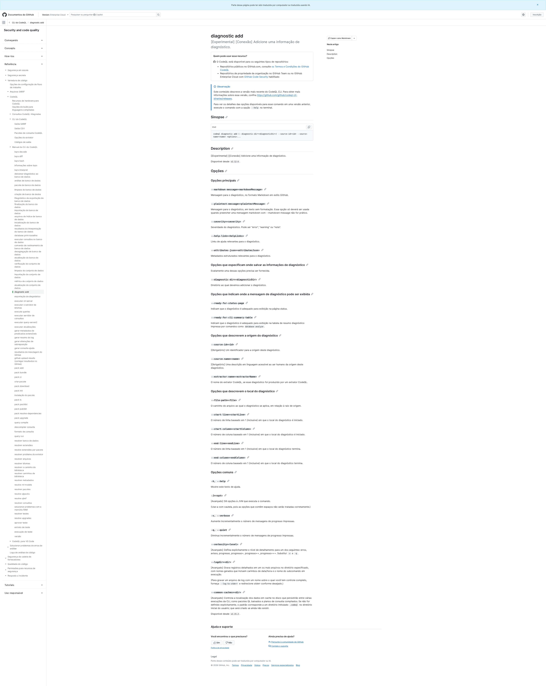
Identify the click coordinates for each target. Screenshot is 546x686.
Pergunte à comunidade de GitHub (287, 642)
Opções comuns (222, 472)
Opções (217, 171)
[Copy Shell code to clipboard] (309, 127)
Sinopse (217, 117)
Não (230, 642)
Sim (218, 642)
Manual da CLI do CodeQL (14, 22)
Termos (235, 665)
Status (257, 665)
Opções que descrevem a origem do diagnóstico (244, 335)
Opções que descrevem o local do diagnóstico (243, 391)
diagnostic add (37, 22)
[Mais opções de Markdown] (354, 38)
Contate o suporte (279, 646)
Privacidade (246, 665)
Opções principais (223, 180)
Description (220, 148)
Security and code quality (21, 30)
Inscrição (537, 14)
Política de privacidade (220, 648)
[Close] (538, 4)
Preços (266, 665)
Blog (298, 665)
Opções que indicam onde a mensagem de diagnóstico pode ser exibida (260, 294)
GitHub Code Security (256, 76)
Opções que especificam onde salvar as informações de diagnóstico (258, 265)
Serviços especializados (282, 665)
